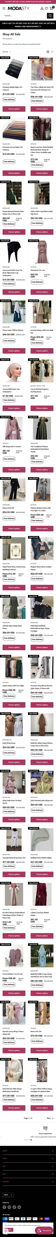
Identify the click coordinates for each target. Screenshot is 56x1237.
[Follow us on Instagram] (9, 1207)
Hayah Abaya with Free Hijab (13, 686)
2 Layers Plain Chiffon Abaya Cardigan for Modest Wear (41, 1090)
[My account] (42, 8)
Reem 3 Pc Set (36, 1031)
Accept (9, 1230)
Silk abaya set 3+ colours (12, 446)
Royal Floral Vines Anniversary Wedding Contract (14, 568)
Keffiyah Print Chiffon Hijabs (41, 858)
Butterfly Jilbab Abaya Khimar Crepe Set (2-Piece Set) (42, 744)
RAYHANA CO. (7, 740)
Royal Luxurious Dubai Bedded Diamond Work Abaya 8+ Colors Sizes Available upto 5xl (42, 151)
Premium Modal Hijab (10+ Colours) (12, 88)
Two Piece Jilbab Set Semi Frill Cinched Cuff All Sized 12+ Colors (42, 89)
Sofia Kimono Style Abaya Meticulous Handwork (12, 1090)
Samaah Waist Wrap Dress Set (14, 858)
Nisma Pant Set (8, 508)
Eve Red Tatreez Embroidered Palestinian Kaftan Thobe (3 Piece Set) (14, 915)
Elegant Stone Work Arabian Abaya (41, 568)
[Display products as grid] (48, 52)
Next (49, 1118)
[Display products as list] (52, 52)
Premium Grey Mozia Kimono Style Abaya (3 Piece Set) (41, 687)
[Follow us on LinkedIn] (19, 1207)
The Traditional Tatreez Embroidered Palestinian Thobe (40, 449)
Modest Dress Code (38, 386)
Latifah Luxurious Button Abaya (40, 914)
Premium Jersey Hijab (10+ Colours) (13, 148)
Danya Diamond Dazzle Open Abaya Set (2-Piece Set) (13, 212)
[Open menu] (4, 8)
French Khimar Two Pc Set (12, 974)
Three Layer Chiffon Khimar (13, 330)
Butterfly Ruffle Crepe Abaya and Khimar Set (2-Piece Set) (41, 975)
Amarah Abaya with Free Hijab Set (42, 331)
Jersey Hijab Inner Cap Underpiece (11, 390)
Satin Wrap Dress (9, 743)
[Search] (50, 16)
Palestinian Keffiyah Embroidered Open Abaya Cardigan (40, 628)
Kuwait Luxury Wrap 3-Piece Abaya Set (13, 1033)
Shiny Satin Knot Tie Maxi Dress (12, 802)
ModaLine (6, 84)
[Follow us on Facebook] (4, 1207)
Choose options (14, 109)
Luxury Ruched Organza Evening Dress (39, 390)
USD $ (6, 1195)
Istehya (33, 84)
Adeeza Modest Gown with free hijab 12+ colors (41, 509)
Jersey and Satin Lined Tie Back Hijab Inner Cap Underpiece (12, 272)
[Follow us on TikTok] (14, 1207)
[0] (51, 8)
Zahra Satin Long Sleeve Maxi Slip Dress (42, 212)
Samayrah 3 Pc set (38, 270)
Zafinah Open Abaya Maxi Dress (12, 627)
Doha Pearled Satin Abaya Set (42, 800)
